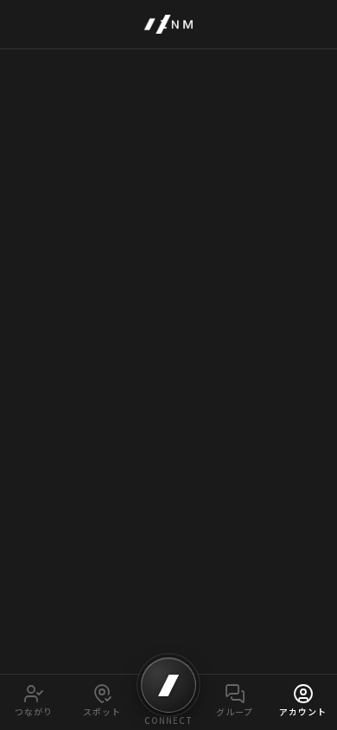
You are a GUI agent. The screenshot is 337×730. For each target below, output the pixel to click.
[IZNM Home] (168, 24)
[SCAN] (168, 685)
